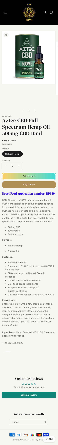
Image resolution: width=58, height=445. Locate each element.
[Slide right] (35, 111)
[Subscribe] (45, 422)
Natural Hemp (12, 154)
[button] (6, 12)
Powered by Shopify (36, 440)
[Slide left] (23, 111)
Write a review (29, 394)
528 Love (24, 440)
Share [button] (8, 351)
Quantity (6, 160)
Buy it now (29, 184)
